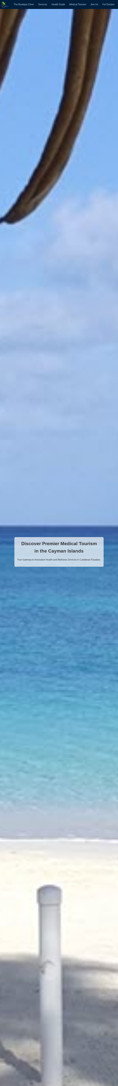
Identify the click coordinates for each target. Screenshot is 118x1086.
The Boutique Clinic (24, 4)
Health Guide (58, 4)
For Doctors (108, 4)
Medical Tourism (77, 4)
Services (42, 4)
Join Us (94, 4)
